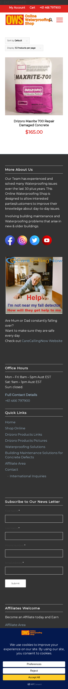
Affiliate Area (15, 463)
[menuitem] (17, 8)
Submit (15, 583)
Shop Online (15, 428)
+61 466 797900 (50, 7)
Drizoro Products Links (23, 434)
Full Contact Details (21, 395)
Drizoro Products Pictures (26, 440)
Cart (32, 7)
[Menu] (58, 19)
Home (10, 422)
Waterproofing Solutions (25, 447)
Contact (11, 469)
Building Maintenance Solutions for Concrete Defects (34, 455)
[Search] (49, 19)
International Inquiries (28, 476)
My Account (17, 7)
